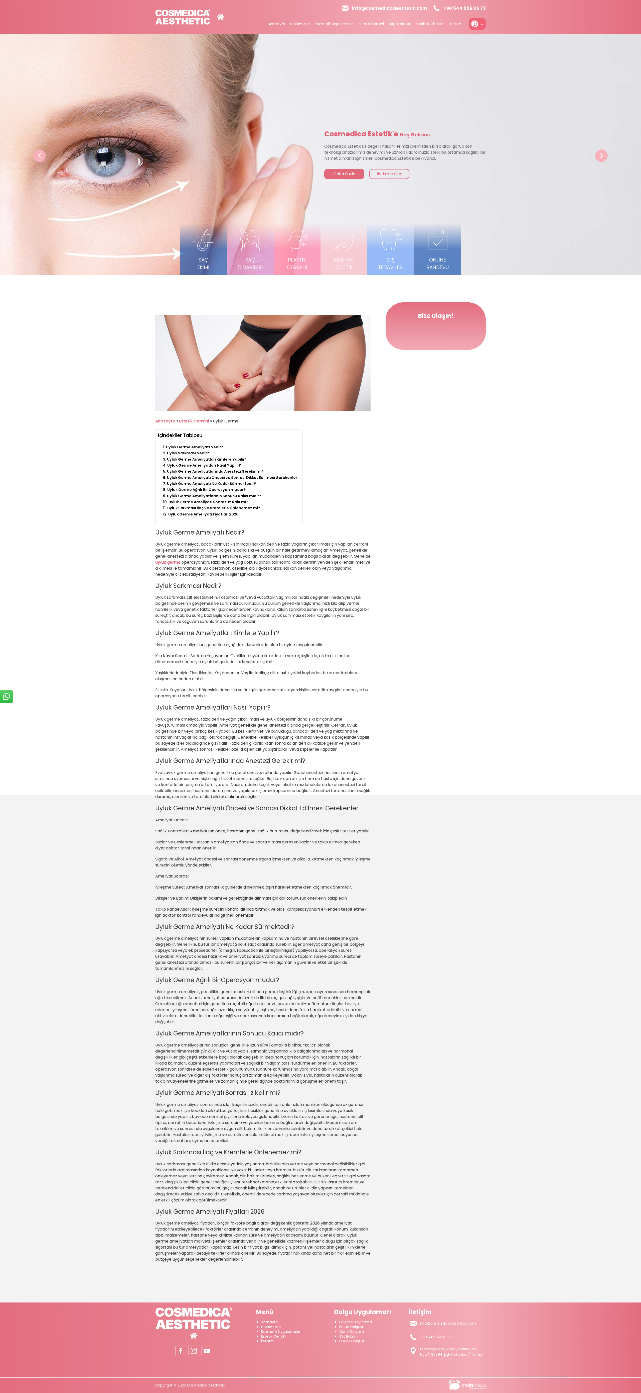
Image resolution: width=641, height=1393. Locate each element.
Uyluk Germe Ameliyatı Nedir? (194, 447)
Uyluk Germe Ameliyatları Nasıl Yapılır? (204, 465)
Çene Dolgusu (351, 1331)
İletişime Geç (389, 174)
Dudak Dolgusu (352, 1341)
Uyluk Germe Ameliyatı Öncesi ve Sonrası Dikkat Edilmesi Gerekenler (232, 477)
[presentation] (39, 155)
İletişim (455, 23)
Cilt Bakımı (348, 1336)
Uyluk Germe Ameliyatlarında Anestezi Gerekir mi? (215, 471)
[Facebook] (181, 1351)
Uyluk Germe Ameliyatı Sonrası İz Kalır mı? (208, 501)
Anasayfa (277, 23)
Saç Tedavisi (400, 23)
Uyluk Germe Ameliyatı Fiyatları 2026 (203, 514)
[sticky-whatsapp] (6, 696)
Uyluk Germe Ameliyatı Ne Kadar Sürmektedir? (211, 483)
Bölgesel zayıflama (355, 1322)
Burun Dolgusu (351, 1327)
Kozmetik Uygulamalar (334, 23)
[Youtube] (207, 1351)
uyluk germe (168, 562)
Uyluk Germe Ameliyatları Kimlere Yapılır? (207, 459)
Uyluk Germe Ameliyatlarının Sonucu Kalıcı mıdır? (214, 495)
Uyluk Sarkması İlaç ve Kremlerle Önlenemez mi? (213, 507)
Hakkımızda (300, 23)
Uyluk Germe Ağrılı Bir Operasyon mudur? (206, 489)
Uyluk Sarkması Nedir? (188, 453)
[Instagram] (194, 1351)
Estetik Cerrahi (371, 23)
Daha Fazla (344, 174)
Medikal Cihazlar (430, 23)
